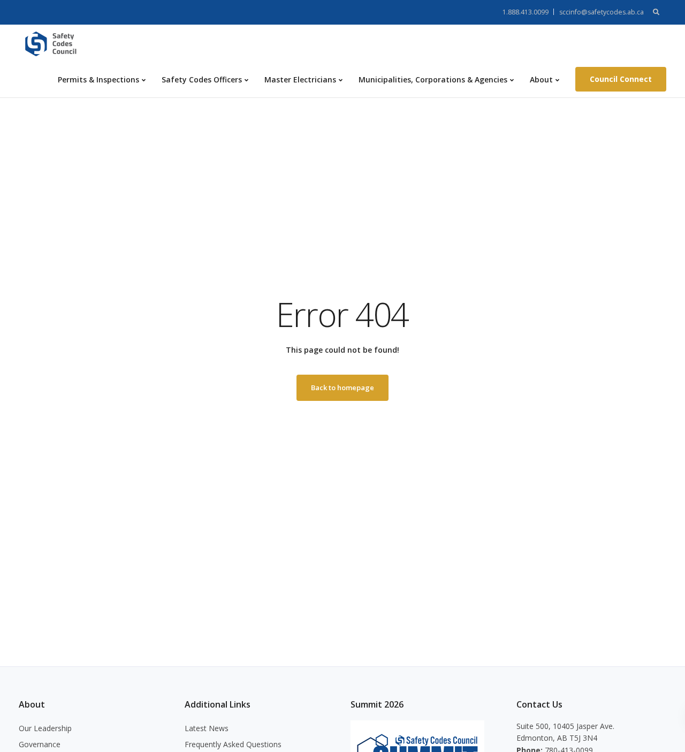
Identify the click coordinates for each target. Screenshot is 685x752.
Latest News (207, 728)
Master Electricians (300, 79)
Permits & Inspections (98, 79)
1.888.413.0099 (526, 12)
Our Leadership (45, 728)
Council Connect (621, 79)
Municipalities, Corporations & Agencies (433, 79)
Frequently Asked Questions (233, 744)
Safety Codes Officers (202, 79)
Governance (39, 744)
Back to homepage (342, 387)
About (541, 79)
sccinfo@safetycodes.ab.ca (601, 12)
